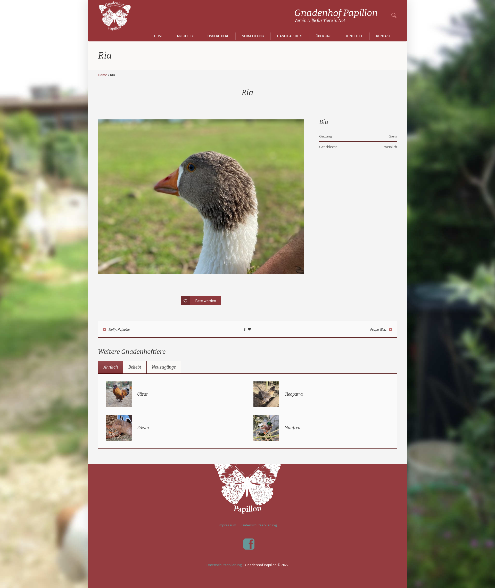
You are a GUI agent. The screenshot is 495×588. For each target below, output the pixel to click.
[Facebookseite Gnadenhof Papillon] (248, 544)
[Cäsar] (119, 393)
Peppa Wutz (378, 329)
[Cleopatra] (266, 393)
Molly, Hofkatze (119, 329)
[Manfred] (266, 427)
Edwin (143, 427)
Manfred (292, 427)
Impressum (227, 525)
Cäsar (142, 394)
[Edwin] (119, 427)
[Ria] (201, 196)
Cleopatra (293, 394)
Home (102, 74)
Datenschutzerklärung (259, 525)
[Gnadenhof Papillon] (247, 482)
